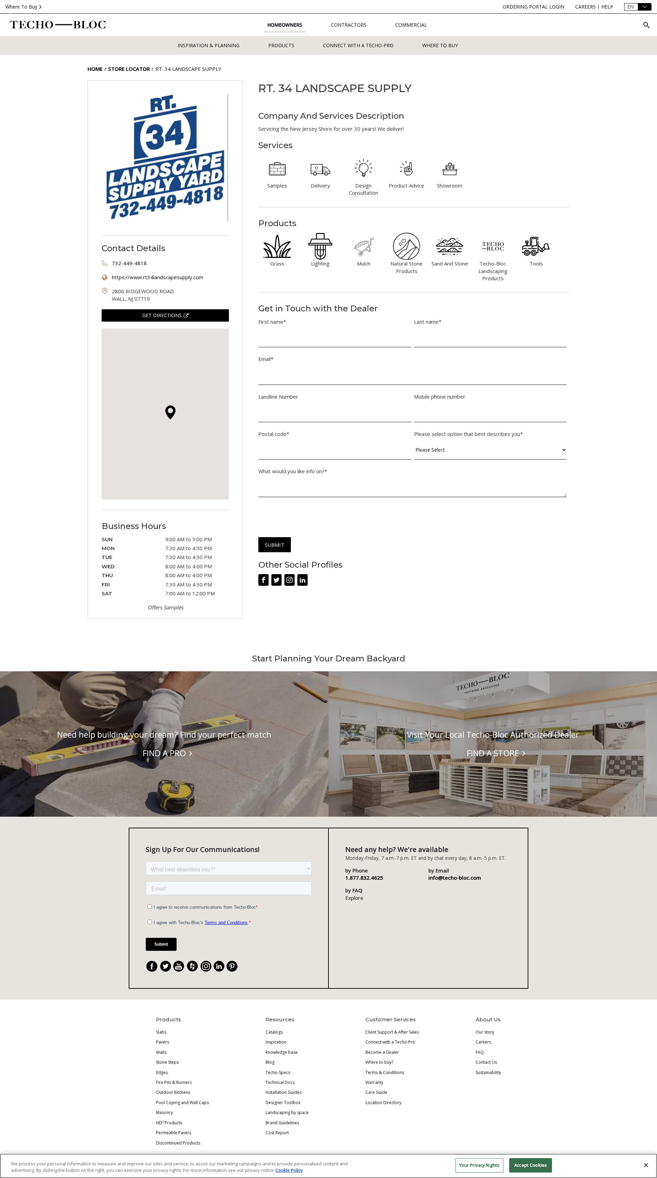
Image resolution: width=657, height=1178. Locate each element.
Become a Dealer (382, 1052)
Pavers (162, 1042)
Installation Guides (283, 1092)
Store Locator (129, 68)
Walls (161, 1052)
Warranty (374, 1082)
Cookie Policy (289, 1170)
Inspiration (276, 1042)
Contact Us (486, 1062)
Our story (485, 1032)
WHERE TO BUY (440, 45)
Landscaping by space (287, 1112)
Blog (270, 1062)
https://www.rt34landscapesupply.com (157, 277)
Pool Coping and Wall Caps (182, 1102)
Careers (483, 1042)
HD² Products (169, 1123)
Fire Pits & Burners (174, 1082)
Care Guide (376, 1092)
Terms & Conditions (384, 1072)
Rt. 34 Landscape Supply (188, 68)
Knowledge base (282, 1052)
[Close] (646, 1165)
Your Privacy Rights (479, 1165)
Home (95, 68)
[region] (328, 1166)
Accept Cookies (530, 1165)
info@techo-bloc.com (454, 877)
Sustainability (488, 1072)
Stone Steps (167, 1062)
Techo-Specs (278, 1072)
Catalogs (274, 1032)
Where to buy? (379, 1062)
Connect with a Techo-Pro (358, 45)
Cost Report (277, 1133)
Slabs (161, 1032)
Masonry (164, 1112)
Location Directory (383, 1102)
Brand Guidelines (282, 1123)
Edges (162, 1072)
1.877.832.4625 (364, 877)
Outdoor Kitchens (173, 1092)
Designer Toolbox (283, 1102)
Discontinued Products (178, 1143)
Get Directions (162, 315)
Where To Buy (21, 6)
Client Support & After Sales (392, 1032)
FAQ (480, 1052)
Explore (354, 897)
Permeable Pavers (173, 1133)
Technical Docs (280, 1082)
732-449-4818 (129, 263)
